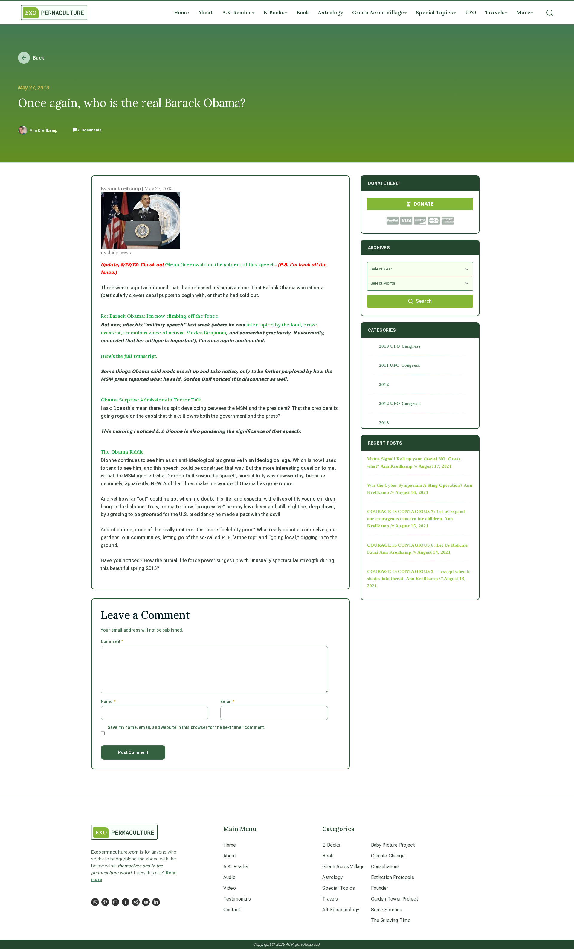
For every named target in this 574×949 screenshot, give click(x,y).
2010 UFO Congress (399, 346)
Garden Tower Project (394, 899)
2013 (384, 422)
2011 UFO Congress (399, 365)
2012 (384, 384)
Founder (379, 888)
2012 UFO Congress (399, 403)
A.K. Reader (236, 866)
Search (424, 301)
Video (229, 888)
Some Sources (386, 909)
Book (327, 856)
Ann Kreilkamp (43, 130)
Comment (112, 641)
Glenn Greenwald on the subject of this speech (220, 264)
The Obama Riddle (122, 452)
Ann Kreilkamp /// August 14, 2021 (415, 552)
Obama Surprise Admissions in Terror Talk (151, 400)
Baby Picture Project (393, 845)
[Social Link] (95, 902)
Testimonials (237, 899)
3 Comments (89, 130)
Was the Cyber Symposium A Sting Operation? (414, 485)
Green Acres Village (343, 866)
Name (108, 701)
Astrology (332, 877)
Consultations (385, 866)
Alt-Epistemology (340, 909)
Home (229, 845)
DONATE (424, 204)
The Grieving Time (391, 920)
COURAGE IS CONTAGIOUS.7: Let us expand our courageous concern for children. (416, 515)
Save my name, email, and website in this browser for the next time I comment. (186, 727)
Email (227, 701)
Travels (330, 899)
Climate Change (388, 856)
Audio (229, 877)
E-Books (331, 845)
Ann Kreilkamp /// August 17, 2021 (416, 466)
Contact (231, 909)
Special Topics (338, 888)
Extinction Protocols (392, 877)
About (229, 856)
